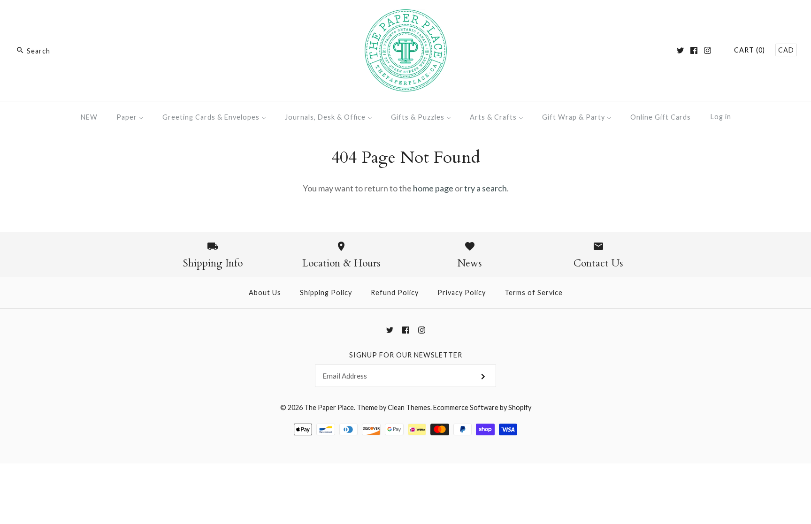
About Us (265, 292)
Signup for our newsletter (405, 355)
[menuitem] (89, 117)
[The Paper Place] (406, 16)
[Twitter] (680, 50)
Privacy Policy (461, 292)
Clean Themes (409, 407)
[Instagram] (707, 50)
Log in (721, 117)
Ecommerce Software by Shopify (482, 407)
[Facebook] (693, 50)
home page (433, 188)
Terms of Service (534, 292)
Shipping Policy (326, 292)
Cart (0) (749, 50)
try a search (485, 188)
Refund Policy (395, 292)
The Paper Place (329, 407)
